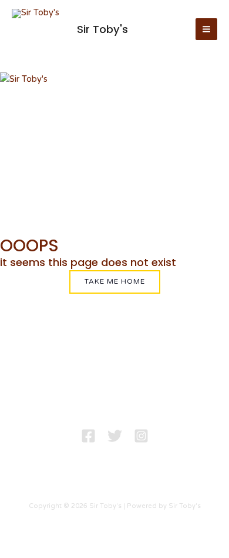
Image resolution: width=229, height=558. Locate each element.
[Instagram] (141, 436)
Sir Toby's (102, 29)
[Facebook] (88, 436)
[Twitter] (114, 436)
